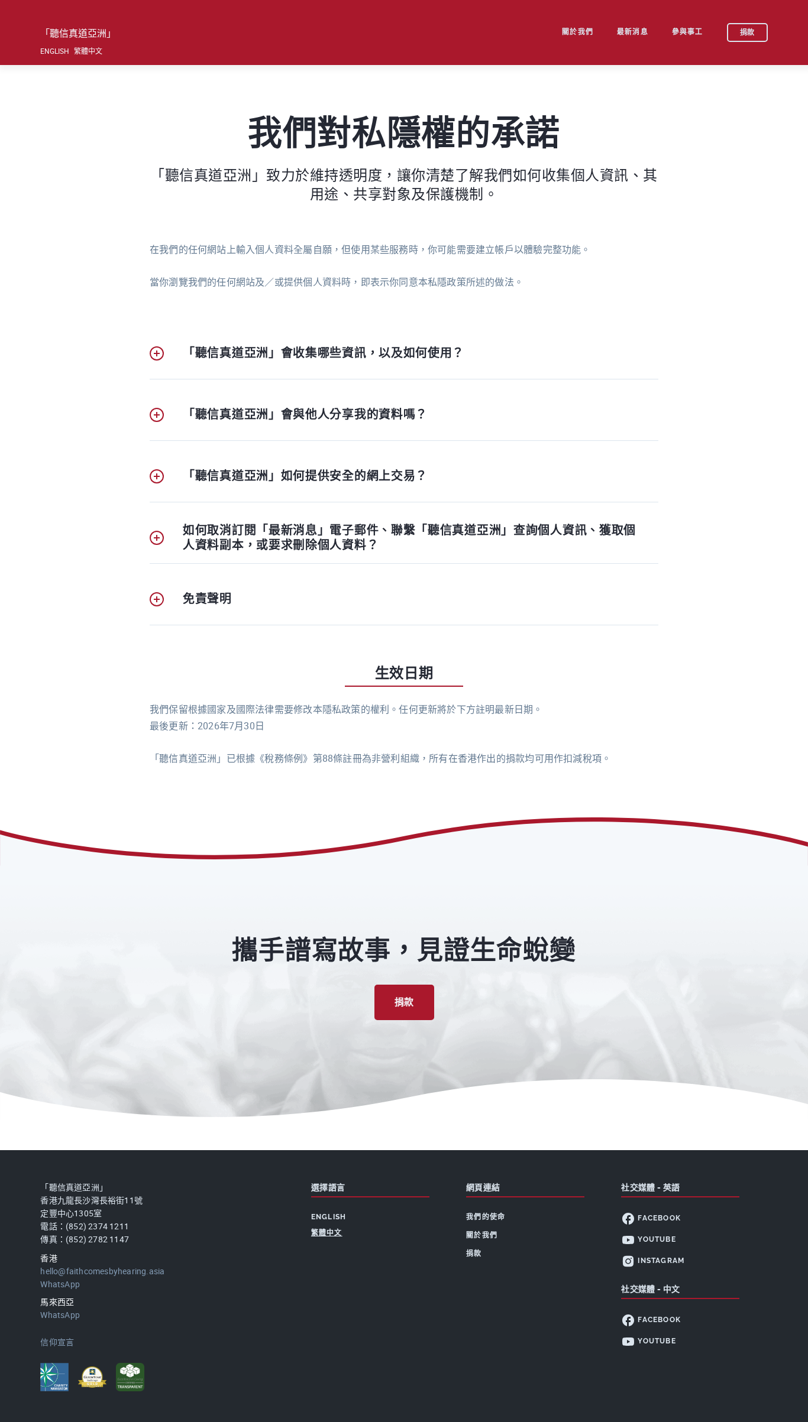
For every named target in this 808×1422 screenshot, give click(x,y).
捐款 (404, 1002)
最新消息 (632, 32)
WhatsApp (60, 1284)
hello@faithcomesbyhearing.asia (102, 1271)
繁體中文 (88, 51)
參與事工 (687, 32)
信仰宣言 (57, 1342)
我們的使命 (485, 1217)
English (54, 51)
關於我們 (577, 32)
